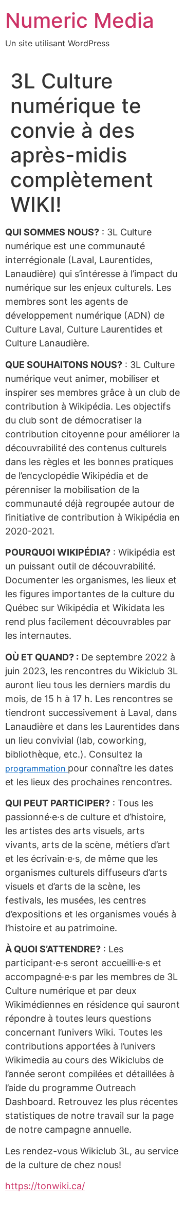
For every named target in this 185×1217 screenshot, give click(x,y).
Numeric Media (79, 20)
